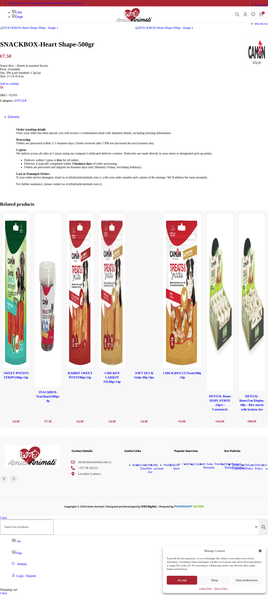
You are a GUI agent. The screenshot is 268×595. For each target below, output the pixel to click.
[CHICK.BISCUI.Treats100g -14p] (182, 291)
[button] (260, 551)
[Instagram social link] (14, 479)
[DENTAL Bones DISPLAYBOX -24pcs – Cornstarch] (220, 303)
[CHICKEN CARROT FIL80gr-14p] (112, 291)
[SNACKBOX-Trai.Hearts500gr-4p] (48, 301)
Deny (214, 580)
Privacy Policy (221, 588)
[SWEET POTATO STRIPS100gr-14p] (16, 291)
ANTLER (20, 100)
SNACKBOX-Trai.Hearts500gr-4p (48, 396)
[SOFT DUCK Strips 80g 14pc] (144, 291)
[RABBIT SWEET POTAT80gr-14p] (80, 291)
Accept (182, 580)
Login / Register (26, 576)
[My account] (245, 14)
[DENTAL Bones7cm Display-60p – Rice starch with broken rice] (252, 303)
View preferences (247, 580)
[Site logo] (134, 23)
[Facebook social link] (4, 479)
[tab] (13, 117)
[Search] (237, 14)
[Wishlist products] (253, 14)
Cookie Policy (205, 588)
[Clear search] (256, 527)
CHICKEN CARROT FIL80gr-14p (112, 377)
